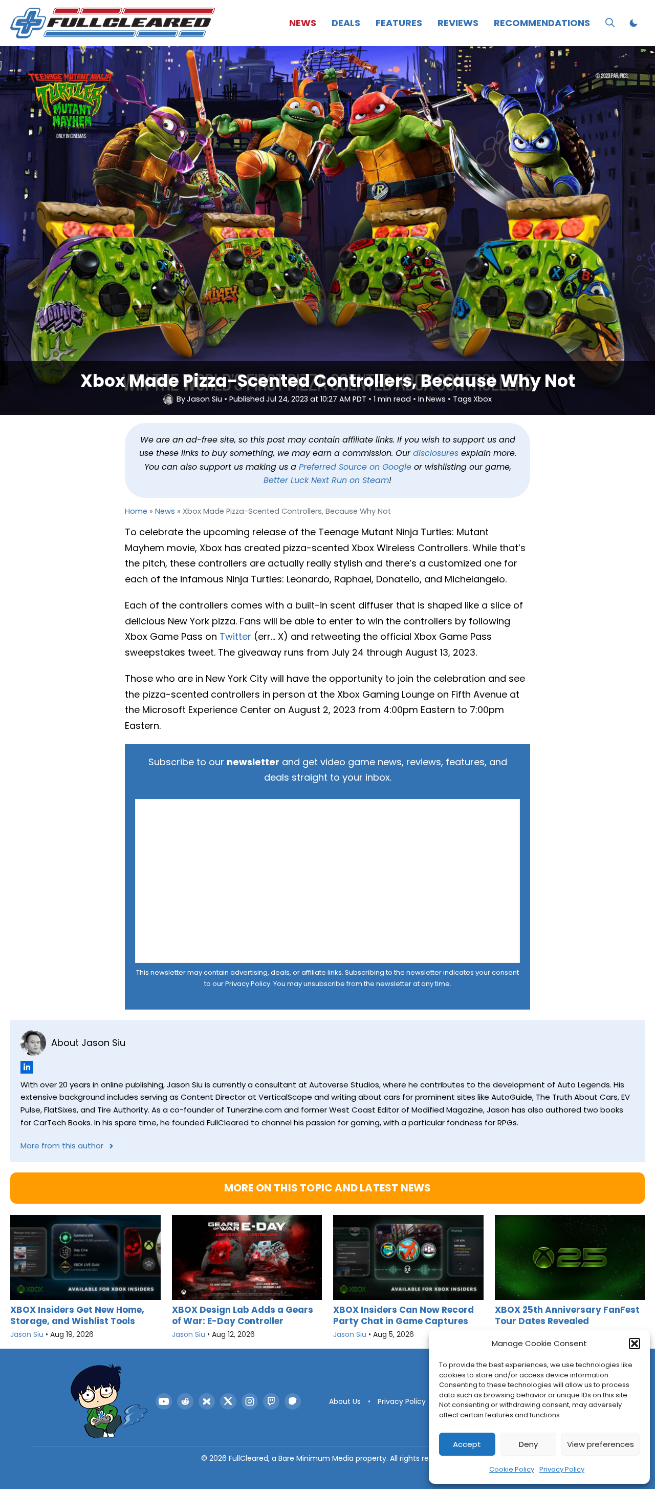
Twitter (235, 636)
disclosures (435, 453)
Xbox (482, 399)
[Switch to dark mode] (633, 23)
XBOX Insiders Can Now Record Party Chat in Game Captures (403, 1315)
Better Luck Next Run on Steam (326, 480)
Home (136, 511)
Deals (346, 22)
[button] (634, 1343)
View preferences (600, 1444)
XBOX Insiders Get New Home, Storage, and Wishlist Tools (77, 1315)
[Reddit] (185, 1401)
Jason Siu (204, 399)
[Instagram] (250, 1401)
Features (399, 22)
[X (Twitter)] (228, 1401)
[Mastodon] (293, 1401)
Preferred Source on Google (355, 467)
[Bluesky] (207, 1401)
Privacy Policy (561, 1469)
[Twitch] (271, 1401)
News (302, 22)
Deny (528, 1444)
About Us (345, 1401)
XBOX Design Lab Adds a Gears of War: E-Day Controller (242, 1315)
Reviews (458, 22)
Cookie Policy (511, 1469)
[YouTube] (164, 1401)
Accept (467, 1444)
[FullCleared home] (109, 1401)
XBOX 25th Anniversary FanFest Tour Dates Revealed (567, 1315)
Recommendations (542, 22)
